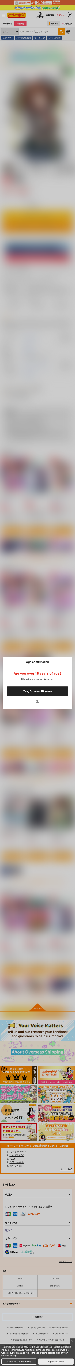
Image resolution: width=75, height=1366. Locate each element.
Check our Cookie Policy (19, 1361)
